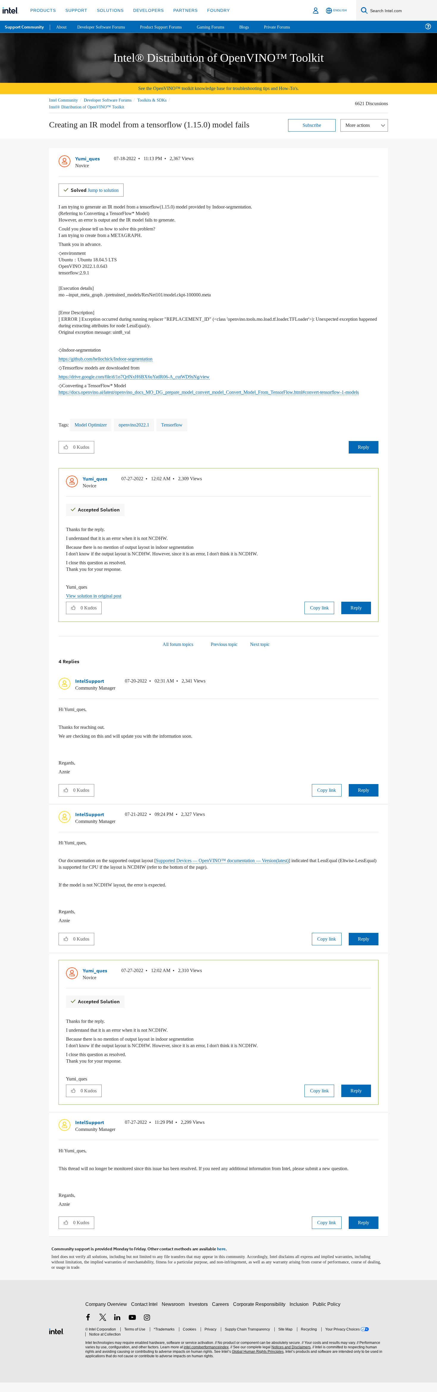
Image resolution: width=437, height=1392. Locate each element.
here (221, 1258)
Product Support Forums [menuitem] (168, 26)
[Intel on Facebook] (88, 1327)
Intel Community (64, 100)
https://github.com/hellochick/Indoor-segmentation (114, 358)
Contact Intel (145, 1313)
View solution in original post (96, 601)
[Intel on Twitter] (103, 1327)
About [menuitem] (61, 26)
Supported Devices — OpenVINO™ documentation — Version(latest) (245, 865)
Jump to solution (97, 189)
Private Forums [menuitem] (289, 26)
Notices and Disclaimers (289, 1357)
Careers (221, 1313)
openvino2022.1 (141, 430)
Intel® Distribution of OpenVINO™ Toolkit (86, 107)
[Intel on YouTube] (132, 1327)
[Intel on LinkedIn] (117, 1327)
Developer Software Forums (113, 100)
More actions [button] (359, 124)
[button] (376, 159)
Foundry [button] (211, 10)
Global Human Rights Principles (256, 1361)
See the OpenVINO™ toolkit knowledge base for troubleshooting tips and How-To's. (219, 88)
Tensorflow (182, 430)
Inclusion (300, 1313)
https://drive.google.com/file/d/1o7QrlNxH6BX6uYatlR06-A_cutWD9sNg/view (142, 375)
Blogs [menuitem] (254, 26)
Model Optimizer (93, 430)
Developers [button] (144, 10)
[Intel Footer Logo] (56, 1340)
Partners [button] (179, 10)
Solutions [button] (107, 10)
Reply (363, 452)
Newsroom (174, 1313)
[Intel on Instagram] (147, 1327)
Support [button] (74, 10)
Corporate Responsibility (260, 1313)
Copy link (319, 612)
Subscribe (312, 124)
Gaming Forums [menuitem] (220, 26)
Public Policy (327, 1313)
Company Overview (106, 1313)
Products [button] (42, 10)
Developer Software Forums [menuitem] (104, 26)
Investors (199, 1313)
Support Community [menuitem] (24, 26)
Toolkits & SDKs (160, 100)
